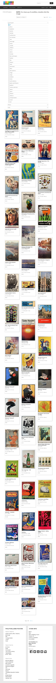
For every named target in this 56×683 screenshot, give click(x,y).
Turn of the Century (10, 651)
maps (11, 74)
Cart (52, 7)
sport (11, 91)
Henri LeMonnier (9, 662)
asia (11, 39)
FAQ (30, 633)
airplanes (12, 29)
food (11, 64)
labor (11, 68)
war (11, 102)
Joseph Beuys (8, 675)
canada (11, 45)
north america (13, 81)
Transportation (9, 638)
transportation (13, 97)
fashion (11, 58)
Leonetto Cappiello (9, 665)
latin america (13, 70)
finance (11, 62)
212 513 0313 (32, 646)
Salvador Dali (8, 678)
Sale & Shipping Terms (34, 634)
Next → (50, 17)
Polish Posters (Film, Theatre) (12, 633)
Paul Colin (7, 669)
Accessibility (31, 639)
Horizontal (7, 650)
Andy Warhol (8, 676)
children (11, 47)
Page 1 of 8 (46, 17)
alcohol (11, 31)
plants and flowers (14, 83)
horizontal (12, 66)
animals (11, 33)
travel (11, 99)
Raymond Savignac (9, 666)
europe (11, 54)
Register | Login (44, 7)
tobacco (12, 95)
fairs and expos (13, 56)
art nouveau (12, 37)
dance (11, 52)
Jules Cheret (8, 663)
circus (11, 49)
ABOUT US (19, 7)
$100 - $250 (8, 654)
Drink (6, 648)
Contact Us (31, 636)
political (11, 85)
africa (11, 27)
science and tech (14, 87)
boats (11, 43)
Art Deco (7, 647)
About (30, 631)
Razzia (7, 670)
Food (6, 641)
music (11, 79)
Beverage (7, 635)
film (10, 60)
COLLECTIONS (12, 7)
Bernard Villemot (9, 660)
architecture (12, 35)
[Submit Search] (51, 3)
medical (11, 77)
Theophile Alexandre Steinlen (12, 672)
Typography (8, 653)
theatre (11, 93)
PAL (6, 667)
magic (11, 72)
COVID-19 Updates (33, 637)
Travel (6, 639)
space (11, 89)
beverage (12, 41)
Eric (6, 673)
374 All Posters (7, 12)
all (10, 24)
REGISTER (5, 7)
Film (6, 636)
